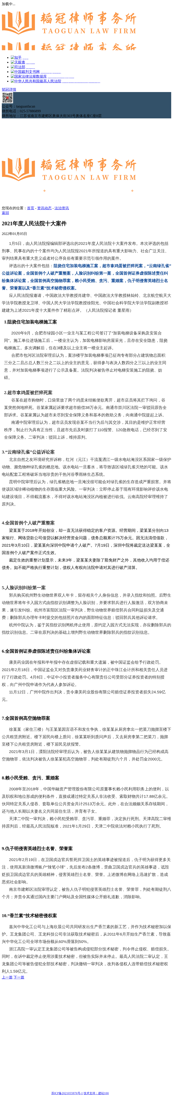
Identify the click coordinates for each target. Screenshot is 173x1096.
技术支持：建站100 (96, 1093)
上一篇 (7, 977)
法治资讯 (62, 208)
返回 (5, 213)
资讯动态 (44, 208)
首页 (30, 208)
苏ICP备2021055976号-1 (67, 1093)
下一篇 (19, 977)
